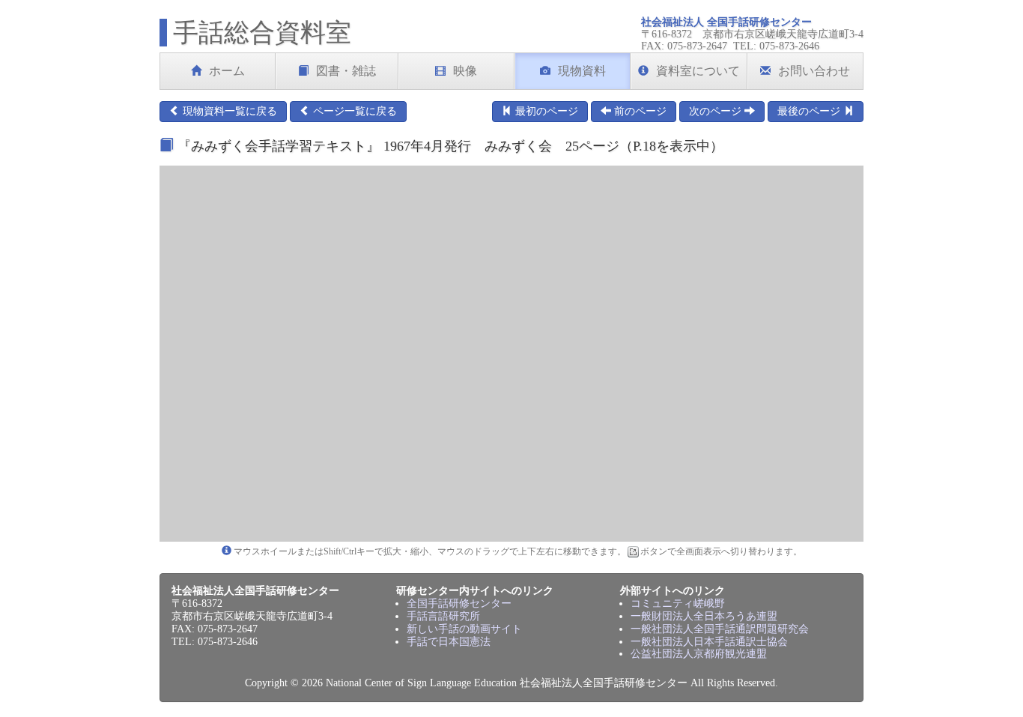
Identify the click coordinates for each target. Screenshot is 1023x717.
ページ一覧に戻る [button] (353, 111)
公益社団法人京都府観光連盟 (699, 653)
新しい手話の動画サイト (464, 629)
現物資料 (582, 70)
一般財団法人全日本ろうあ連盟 (704, 616)
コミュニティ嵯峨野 (678, 603)
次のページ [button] (716, 111)
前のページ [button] (639, 111)
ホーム (227, 70)
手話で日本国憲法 (449, 641)
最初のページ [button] (545, 111)
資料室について (698, 70)
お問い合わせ (814, 70)
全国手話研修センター (459, 603)
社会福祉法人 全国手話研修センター (726, 22)
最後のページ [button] (810, 111)
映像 (465, 70)
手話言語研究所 (443, 616)
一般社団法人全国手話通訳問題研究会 (720, 629)
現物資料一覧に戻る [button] (228, 111)
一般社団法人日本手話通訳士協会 (709, 641)
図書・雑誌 (346, 70)
